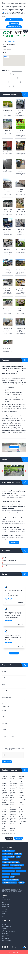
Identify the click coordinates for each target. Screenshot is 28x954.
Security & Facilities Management (10, 879)
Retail (12, 876)
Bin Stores (4, 788)
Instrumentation (21, 871)
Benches (4, 783)
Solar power (22, 800)
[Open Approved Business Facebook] (2, 947)
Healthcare (5, 865)
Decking (4, 807)
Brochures (21, 78)
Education (5, 859)
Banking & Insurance (7, 853)
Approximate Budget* (7, 697)
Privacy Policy (5, 12)
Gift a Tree (4, 911)
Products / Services (16, 70)
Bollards (4, 790)
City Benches (5, 795)
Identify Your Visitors (7, 901)
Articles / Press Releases (9, 78)
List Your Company (6, 899)
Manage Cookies (14, 23)
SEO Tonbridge (5, 938)
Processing (5, 876)
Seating (21, 783)
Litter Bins (4, 820)
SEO (3, 902)
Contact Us (9, 838)
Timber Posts (22, 813)
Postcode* (4, 710)
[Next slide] (25, 471)
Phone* (3, 684)
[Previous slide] (2, 471)
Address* (4, 716)
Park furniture (13, 785)
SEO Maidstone (5, 935)
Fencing (4, 816)
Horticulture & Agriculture (17, 865)
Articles (3, 915)
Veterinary (21, 882)
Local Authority (15, 873)
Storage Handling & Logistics (9, 882)
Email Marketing (5, 906)
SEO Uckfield (5, 942)
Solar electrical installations (22, 795)
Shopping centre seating (21, 790)
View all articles (14, 542)
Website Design (5, 904)
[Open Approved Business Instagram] (5, 947)
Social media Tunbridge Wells (8, 931)
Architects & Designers (8, 850)
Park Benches (13, 783)
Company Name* (5, 690)
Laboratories (6, 873)
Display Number (11, 41)
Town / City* (5, 723)
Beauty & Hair (18, 853)
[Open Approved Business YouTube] (12, 947)
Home (3, 897)
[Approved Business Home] (24, 947)
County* (4, 729)
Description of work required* (9, 736)
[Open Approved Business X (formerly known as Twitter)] (15, 947)
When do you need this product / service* (11, 703)
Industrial (17, 868)
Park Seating (13, 787)
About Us (5, 74)
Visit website (18, 838)
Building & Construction (8, 856)
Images (13, 74)
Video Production (6, 908)
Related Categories (7, 86)
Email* (3, 677)
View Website (14, 447)
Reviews (5, 82)
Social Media (4, 909)
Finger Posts (5, 818)
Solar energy (22, 799)
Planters (12, 802)
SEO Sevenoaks (5, 936)
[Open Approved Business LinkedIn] (10, 947)
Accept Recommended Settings (14, 19)
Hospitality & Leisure (8, 868)
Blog (3, 930)
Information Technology (8, 871)
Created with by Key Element (14, 952)
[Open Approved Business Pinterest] (7, 947)
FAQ (3, 916)
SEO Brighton (5, 933)
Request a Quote (15, 82)
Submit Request (7, 761)
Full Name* (4, 671)
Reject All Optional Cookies (14, 26)
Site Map (4, 923)
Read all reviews (14, 653)
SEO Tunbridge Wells (6, 940)
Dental (18, 856)
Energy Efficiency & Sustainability (11, 862)
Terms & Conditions (6, 926)
